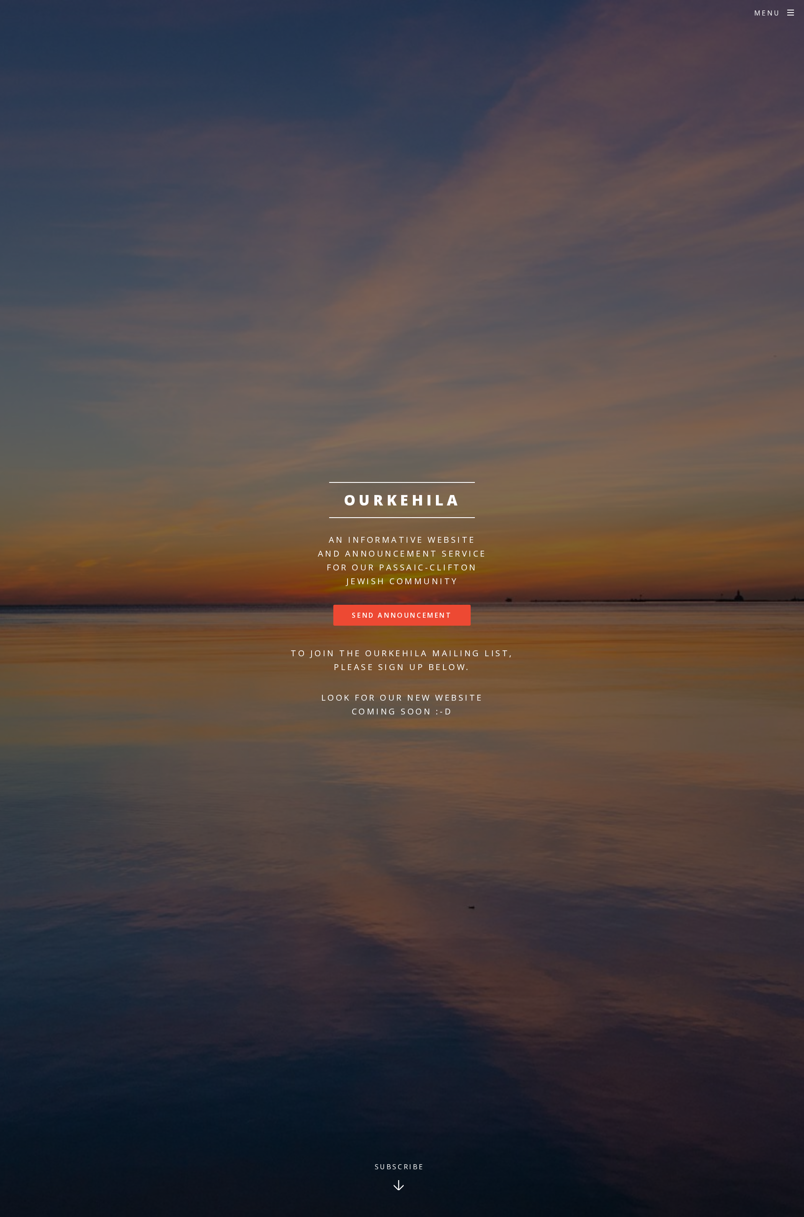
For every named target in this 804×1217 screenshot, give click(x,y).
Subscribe (399, 1166)
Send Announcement (402, 615)
